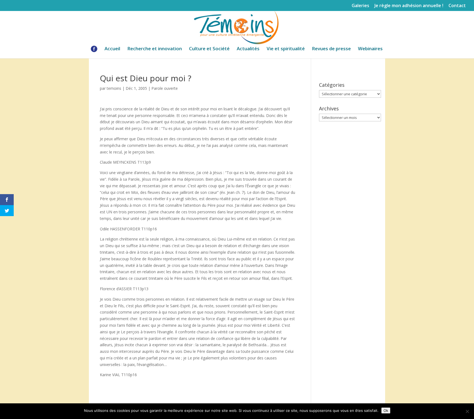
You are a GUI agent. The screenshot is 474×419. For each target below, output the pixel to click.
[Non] (467, 411)
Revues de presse (331, 49)
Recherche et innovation (154, 49)
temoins (114, 88)
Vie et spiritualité (286, 49)
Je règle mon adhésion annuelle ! (408, 6)
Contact (457, 6)
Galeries (360, 6)
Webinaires (370, 49)
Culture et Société (209, 49)
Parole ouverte (164, 88)
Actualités (248, 49)
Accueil (112, 49)
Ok (385, 410)
